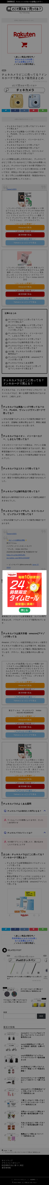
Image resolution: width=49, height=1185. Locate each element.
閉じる (24, 610)
